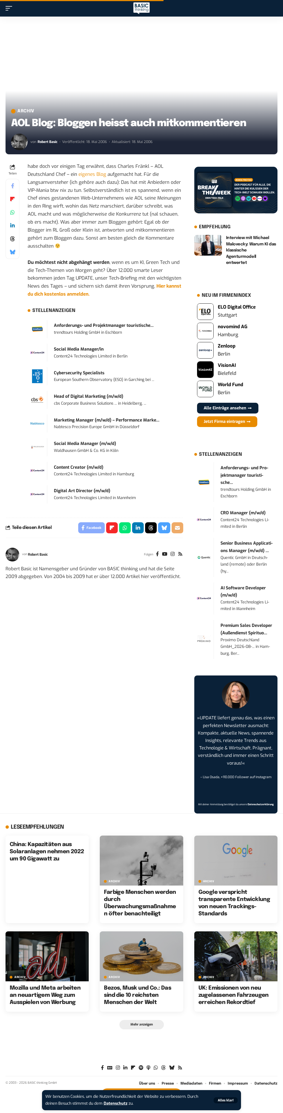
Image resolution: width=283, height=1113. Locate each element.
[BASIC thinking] (141, 8)
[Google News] (110, 1068)
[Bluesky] (172, 1068)
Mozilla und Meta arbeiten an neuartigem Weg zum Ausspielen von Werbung (45, 995)
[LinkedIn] (125, 1068)
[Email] (177, 527)
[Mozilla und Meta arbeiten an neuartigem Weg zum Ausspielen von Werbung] (47, 956)
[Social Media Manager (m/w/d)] (37, 447)
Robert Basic (47, 141)
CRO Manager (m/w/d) (243, 513)
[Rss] (180, 554)
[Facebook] (157, 554)
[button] (226, 1100)
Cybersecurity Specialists (79, 373)
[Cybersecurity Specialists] (37, 376)
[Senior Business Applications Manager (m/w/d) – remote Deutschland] (204, 557)
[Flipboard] (133, 1068)
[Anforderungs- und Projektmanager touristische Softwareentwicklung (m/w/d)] (37, 329)
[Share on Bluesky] (12, 252)
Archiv (25, 111)
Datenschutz (115, 1103)
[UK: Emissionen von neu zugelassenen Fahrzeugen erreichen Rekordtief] (235, 956)
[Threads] (163, 1068)
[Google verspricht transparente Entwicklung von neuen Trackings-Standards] (235, 861)
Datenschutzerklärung (261, 804)
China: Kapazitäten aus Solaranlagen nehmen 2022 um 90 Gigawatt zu (47, 852)
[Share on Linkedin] (12, 225)
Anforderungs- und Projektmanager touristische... (104, 325)
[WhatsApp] (155, 1068)
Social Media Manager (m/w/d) (85, 443)
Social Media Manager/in (79, 349)
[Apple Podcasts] (148, 1068)
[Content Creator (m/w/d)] (37, 470)
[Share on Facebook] (12, 185)
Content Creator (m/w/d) (78, 467)
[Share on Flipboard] (12, 199)
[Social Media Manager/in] (37, 352)
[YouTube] (164, 554)
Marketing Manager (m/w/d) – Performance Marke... (106, 420)
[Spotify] (141, 1068)
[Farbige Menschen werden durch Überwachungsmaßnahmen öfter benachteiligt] (141, 861)
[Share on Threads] (12, 238)
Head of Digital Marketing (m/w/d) (88, 396)
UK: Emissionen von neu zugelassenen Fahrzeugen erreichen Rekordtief (233, 995)
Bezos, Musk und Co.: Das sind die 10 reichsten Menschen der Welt (137, 995)
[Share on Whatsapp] (12, 212)
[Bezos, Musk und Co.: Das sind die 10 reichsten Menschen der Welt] (141, 956)
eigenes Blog (92, 174)
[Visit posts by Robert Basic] (19, 142)
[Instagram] (172, 554)
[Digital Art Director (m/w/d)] (37, 494)
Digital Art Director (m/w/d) (82, 491)
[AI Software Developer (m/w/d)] (204, 598)
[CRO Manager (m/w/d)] (204, 519)
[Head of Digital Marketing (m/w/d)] (37, 399)
